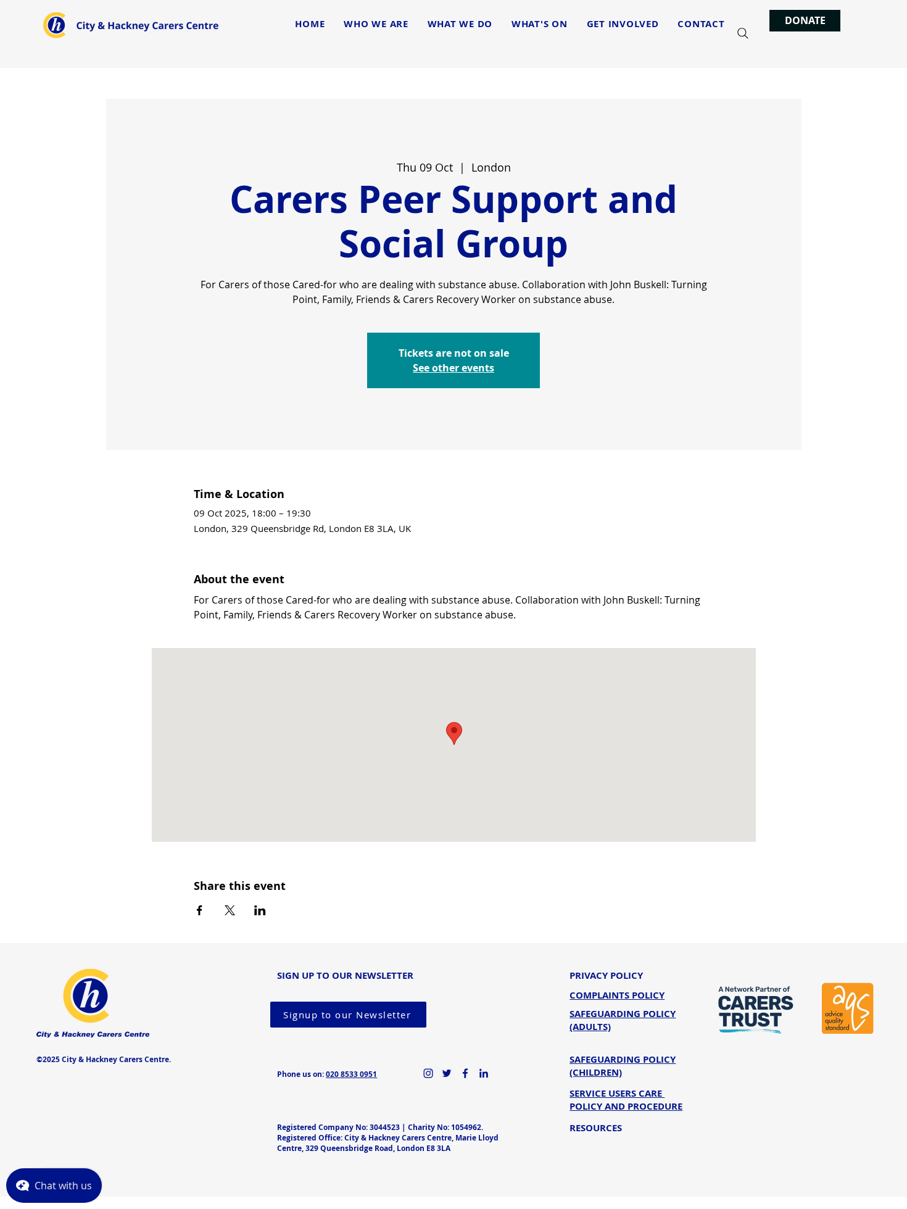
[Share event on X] (230, 910)
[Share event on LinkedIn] (260, 910)
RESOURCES (595, 1127)
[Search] (743, 33)
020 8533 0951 (351, 1074)
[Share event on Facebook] (199, 910)
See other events (453, 368)
